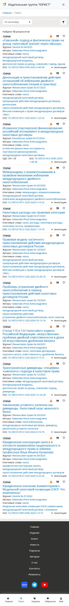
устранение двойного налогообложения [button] (25, 317)
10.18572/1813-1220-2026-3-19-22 (26, 202)
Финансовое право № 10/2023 (28, 249)
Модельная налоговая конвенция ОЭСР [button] (24, 506)
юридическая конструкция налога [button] (21, 465)
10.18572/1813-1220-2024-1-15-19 (26, 229)
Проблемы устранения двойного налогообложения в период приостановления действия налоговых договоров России (29, 292)
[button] (51, 36)
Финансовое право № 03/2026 (28, 185)
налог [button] (25, 53)
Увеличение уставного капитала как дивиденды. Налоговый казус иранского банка (31, 408)
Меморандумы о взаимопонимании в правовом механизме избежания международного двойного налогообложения (29, 177)
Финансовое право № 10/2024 (28, 300)
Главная (7, 12)
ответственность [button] (31, 354)
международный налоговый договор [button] (23, 57)
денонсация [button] (9, 104)
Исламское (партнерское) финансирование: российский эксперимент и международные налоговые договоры (33, 131)
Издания (34, 532)
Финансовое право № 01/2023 (28, 87)
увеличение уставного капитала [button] (20, 428)
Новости (34, 544)
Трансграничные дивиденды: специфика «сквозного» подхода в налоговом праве (31, 369)
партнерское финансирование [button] (20, 151)
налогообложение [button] (32, 421)
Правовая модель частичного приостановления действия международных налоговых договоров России (33, 242)
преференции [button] (32, 226)
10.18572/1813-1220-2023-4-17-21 (26, 357)
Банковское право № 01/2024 (28, 138)
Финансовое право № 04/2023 (28, 344)
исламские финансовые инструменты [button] (23, 148)
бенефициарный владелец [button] (17, 60)
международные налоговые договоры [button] (24, 155)
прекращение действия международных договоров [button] (31, 101)
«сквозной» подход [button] (46, 63)
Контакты (34, 568)
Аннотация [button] (60, 67)
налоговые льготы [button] (13, 226)
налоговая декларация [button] (42, 350)
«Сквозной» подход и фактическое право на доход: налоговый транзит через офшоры (33, 42)
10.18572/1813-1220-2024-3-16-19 (26, 431)
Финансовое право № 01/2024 (28, 215)
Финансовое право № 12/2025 (28, 374)
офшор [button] (61, 63)
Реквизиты (34, 574)
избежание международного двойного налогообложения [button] (34, 198)
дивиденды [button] (9, 391)
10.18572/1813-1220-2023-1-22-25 (26, 117)
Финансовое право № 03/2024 (28, 415)
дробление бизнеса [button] (53, 354)
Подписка (34, 550)
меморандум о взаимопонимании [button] (41, 192)
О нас (34, 562)
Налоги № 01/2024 (22, 496)
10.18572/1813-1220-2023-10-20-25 (27, 276)
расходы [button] (34, 222)
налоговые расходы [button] (51, 222)
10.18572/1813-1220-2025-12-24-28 (27, 394)
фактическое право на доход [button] (18, 63)
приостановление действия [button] (18, 313)
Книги (34, 538)
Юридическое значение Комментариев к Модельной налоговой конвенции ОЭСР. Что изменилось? (34, 489)
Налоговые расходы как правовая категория (34, 212)
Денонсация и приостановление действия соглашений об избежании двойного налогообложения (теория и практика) (32, 80)
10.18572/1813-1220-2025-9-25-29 (26, 475)
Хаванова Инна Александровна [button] (29, 50)
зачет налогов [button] (56, 317)
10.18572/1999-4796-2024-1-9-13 (25, 513)
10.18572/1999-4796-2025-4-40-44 (26, 67)
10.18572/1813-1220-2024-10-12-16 (27, 320)
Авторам (34, 556)
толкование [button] (50, 509)
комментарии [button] (54, 506)
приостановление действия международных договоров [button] (33, 107)
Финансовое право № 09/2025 (28, 455)
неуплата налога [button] (12, 354)
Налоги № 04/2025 (22, 47)
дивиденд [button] (51, 425)
